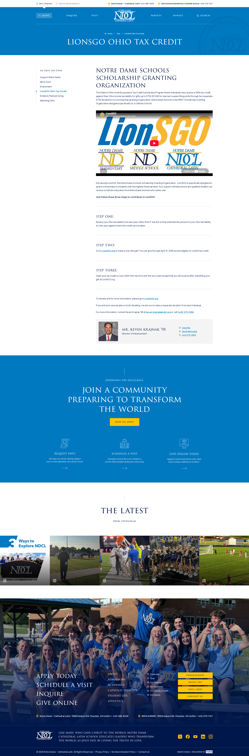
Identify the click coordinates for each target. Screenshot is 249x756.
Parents (156, 15)
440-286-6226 (120, 716)
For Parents (156, 682)
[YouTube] (195, 736)
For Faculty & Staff (159, 690)
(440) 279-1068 (186, 312)
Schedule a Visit (65, 685)
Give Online (58, 702)
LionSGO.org (108, 250)
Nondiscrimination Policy (124, 751)
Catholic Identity (122, 690)
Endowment (46, 86)
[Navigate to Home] (124, 16)
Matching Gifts (47, 100)
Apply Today (57, 676)
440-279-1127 (205, 716)
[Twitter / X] (180, 737)
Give (118, 34)
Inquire (71, 15)
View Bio (186, 327)
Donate (178, 15)
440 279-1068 (189, 335)
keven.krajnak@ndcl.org (158, 312)
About (112, 674)
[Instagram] (211, 737)
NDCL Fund (45, 81)
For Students (156, 686)
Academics (116, 685)
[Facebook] (188, 737)
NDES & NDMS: (169, 716)
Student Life (118, 696)
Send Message (189, 331)
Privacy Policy (102, 751)
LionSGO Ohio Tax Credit (134, 34)
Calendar (154, 674)
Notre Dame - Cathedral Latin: (75, 716)
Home (110, 34)
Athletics (115, 701)
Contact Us (144, 751)
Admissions (116, 679)
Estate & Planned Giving (52, 95)
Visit (94, 15)
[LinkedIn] (203, 737)
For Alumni (155, 695)
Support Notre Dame (50, 77)
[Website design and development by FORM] (195, 751)
